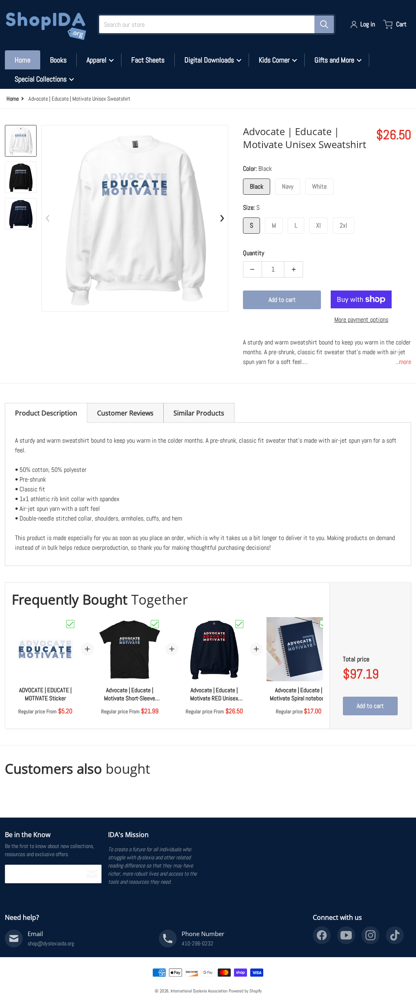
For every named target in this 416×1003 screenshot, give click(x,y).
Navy (287, 186)
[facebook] (322, 935)
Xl (318, 225)
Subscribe (92, 874)
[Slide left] (48, 218)
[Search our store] (324, 24)
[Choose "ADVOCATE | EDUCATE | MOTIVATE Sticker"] (70, 624)
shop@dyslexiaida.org (51, 943)
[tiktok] (395, 935)
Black (256, 186)
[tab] (46, 413)
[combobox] (213, 24)
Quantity (253, 253)
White (319, 186)
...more (403, 361)
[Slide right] (222, 218)
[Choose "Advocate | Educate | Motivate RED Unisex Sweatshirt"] (239, 624)
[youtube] (346, 935)
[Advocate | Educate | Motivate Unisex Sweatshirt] (21, 141)
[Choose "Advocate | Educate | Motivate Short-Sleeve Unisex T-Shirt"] (155, 624)
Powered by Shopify (245, 991)
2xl (343, 225)
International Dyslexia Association (199, 991)
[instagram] (370, 935)
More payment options (361, 319)
